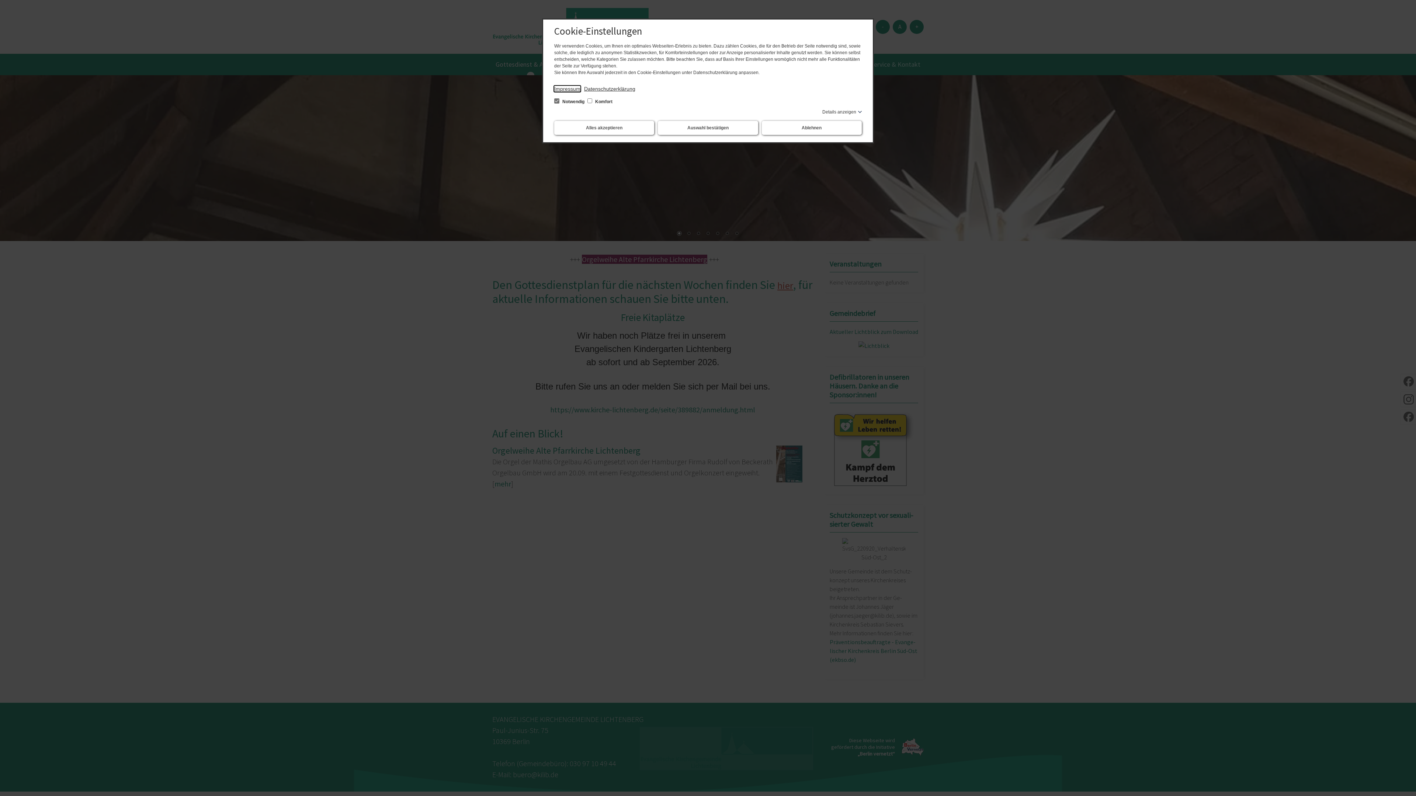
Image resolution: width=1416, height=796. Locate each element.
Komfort (603, 101)
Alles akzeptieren (604, 127)
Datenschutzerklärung (609, 89)
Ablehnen (812, 127)
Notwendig (573, 101)
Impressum (567, 89)
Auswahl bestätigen (708, 127)
